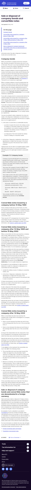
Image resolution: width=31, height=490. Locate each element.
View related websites (21, 487)
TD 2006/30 (4, 412)
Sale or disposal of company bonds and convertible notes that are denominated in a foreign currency (15, 47)
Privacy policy (5, 459)
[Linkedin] (7, 469)
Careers (4, 456)
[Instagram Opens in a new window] (10, 469)
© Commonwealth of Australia (8, 487)
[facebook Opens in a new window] (3, 469)
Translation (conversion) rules (10, 431)
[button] (15, 437)
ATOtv (3, 461)
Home (16, 8)
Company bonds (7, 32)
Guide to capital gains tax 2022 (18, 223)
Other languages (9, 465)
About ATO (4, 454)
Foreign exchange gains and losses (12, 428)
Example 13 (25, 78)
